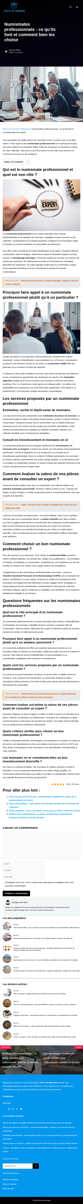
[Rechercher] (36, 1166)
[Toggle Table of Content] (26, 162)
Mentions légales (10, 1179)
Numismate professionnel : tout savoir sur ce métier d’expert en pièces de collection (43, 938)
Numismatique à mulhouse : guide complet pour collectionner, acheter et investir (62, 1058)
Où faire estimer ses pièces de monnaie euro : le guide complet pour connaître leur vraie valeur (47, 971)
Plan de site (8, 1188)
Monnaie (7, 1103)
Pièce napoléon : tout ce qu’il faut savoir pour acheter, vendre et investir (44, 810)
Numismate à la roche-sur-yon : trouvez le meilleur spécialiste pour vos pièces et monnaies (46, 960)
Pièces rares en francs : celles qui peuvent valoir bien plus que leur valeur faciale (42, 1026)
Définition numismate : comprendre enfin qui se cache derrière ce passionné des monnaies (45, 1015)
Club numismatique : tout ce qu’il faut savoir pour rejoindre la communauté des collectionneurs (47, 927)
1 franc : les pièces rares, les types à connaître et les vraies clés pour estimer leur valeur (45, 1037)
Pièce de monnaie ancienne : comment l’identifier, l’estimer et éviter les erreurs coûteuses (45, 1004)
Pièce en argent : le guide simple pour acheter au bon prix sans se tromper (40, 994)
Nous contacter (10, 1184)
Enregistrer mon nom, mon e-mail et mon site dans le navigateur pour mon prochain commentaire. (39, 884)
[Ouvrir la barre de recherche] (70, 7)
